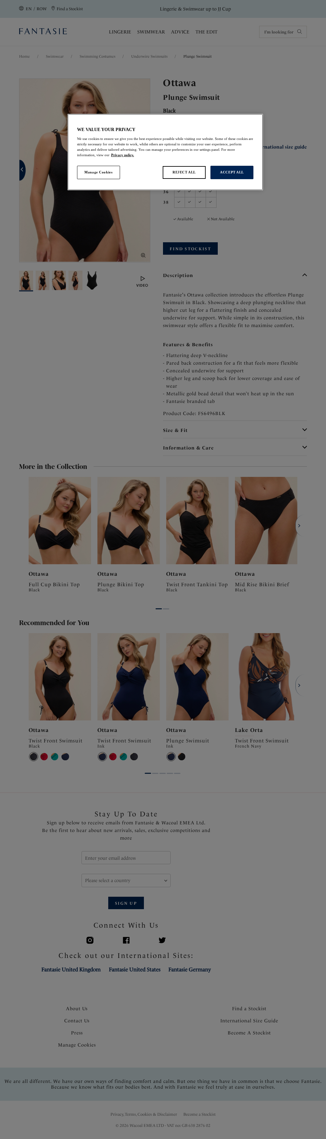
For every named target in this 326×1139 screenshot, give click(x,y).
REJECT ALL (184, 172)
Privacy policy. (122, 155)
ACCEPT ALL (232, 172)
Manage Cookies (98, 172)
